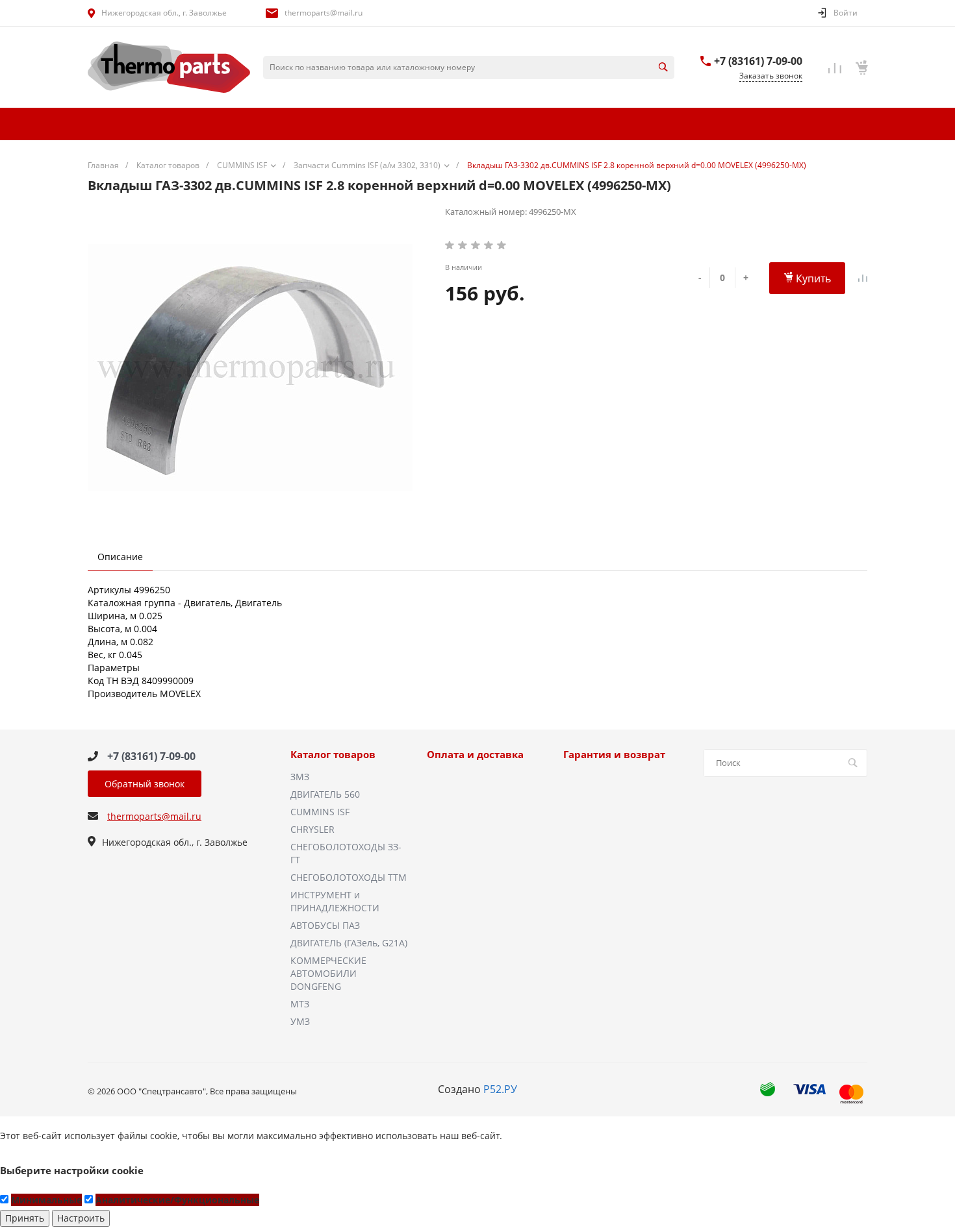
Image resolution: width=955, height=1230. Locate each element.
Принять (24, 1218)
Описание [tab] (120, 556)
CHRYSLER (312, 829)
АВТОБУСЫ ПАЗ (325, 925)
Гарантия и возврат (614, 755)
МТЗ (299, 1004)
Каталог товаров (333, 755)
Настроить (81, 1218)
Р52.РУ (500, 1089)
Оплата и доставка (475, 755)
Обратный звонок (145, 784)
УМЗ (300, 1021)
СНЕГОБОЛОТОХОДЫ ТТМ (348, 877)
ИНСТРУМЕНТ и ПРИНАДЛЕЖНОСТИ (334, 901)
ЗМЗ (299, 776)
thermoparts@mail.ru (324, 12)
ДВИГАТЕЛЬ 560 (325, 794)
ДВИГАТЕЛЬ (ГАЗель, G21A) (348, 943)
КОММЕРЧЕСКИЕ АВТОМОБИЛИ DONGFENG (328, 973)
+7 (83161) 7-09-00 (758, 61)
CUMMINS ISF (320, 812)
